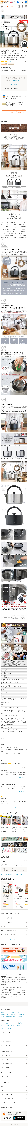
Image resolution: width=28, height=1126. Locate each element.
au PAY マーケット (5, 974)
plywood (13, 987)
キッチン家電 (18, 974)
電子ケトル (3, 976)
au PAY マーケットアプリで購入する (14, 112)
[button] (26, 62)
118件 (19, 865)
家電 (12, 974)
